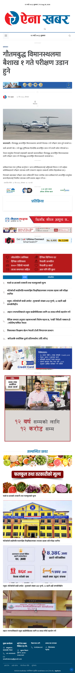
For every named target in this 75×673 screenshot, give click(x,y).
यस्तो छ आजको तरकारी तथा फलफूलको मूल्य (26, 283)
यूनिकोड (34, 665)
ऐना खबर (11, 97)
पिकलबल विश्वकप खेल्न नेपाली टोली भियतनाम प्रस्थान (30, 330)
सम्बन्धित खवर (37, 451)
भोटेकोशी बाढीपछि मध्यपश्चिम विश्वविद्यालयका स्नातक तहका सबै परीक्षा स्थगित (37, 292)
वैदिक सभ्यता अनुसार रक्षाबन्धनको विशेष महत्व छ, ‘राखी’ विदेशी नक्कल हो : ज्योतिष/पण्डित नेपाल (38, 321)
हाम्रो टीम (6, 665)
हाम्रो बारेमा (15, 665)
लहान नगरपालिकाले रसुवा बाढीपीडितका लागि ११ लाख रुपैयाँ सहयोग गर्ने (38, 312)
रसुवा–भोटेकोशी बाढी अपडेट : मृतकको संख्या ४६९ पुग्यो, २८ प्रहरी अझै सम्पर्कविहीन (36, 303)
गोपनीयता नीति (24, 665)
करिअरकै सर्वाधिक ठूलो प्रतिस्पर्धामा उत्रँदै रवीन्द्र (28, 338)
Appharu (58, 671)
